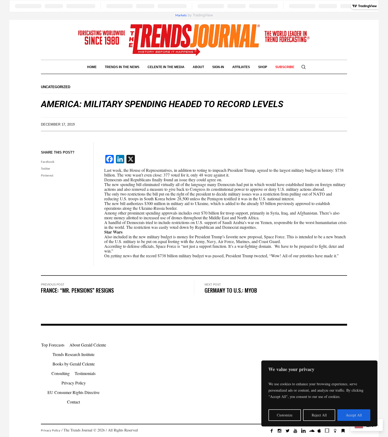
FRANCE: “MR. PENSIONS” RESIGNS (77, 290)
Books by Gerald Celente (74, 364)
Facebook (47, 162)
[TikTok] (327, 431)
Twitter (45, 168)
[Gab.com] (343, 431)
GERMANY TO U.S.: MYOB (231, 290)
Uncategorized (55, 87)
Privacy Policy (73, 383)
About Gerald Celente (87, 345)
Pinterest (47, 175)
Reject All (319, 414)
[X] (287, 431)
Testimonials (85, 373)
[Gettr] (335, 431)
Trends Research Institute (73, 354)
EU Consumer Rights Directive (74, 392)
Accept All (354, 414)
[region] (319, 393)
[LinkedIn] (303, 431)
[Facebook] (271, 431)
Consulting (60, 373)
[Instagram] (279, 431)
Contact (73, 402)
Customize (284, 414)
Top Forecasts (52, 345)
